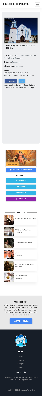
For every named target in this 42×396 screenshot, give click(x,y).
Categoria (21, 364)
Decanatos (21, 180)
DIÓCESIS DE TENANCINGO (15, 4)
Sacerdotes (21, 193)
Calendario (21, 199)
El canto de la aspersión (23, 243)
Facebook (11, 81)
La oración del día (21, 321)
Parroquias (21, 187)
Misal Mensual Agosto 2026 (21, 170)
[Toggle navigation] (37, 4)
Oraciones (21, 360)
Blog (21, 367)
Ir (22, 81)
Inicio (21, 356)
